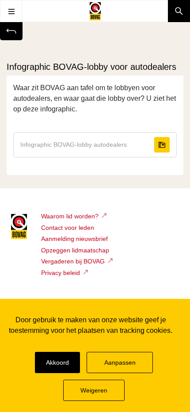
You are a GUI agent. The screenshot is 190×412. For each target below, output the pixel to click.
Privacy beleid (60, 272)
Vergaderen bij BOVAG (73, 261)
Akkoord (57, 362)
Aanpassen (120, 362)
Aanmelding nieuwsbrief (74, 238)
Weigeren (93, 390)
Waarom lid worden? (70, 216)
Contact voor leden (67, 227)
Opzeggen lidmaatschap (75, 250)
